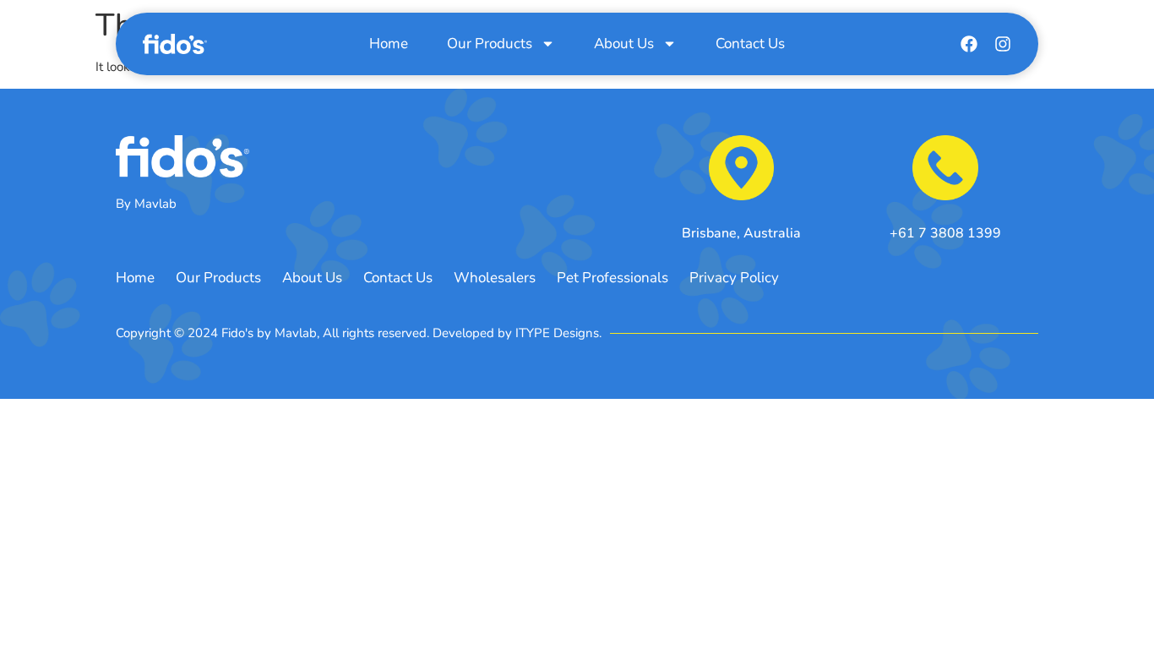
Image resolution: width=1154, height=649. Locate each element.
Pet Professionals (612, 277)
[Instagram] (1002, 43)
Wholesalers (495, 277)
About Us (624, 43)
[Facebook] (969, 43)
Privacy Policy (734, 277)
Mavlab (155, 203)
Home (388, 43)
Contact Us (750, 43)
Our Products (489, 43)
